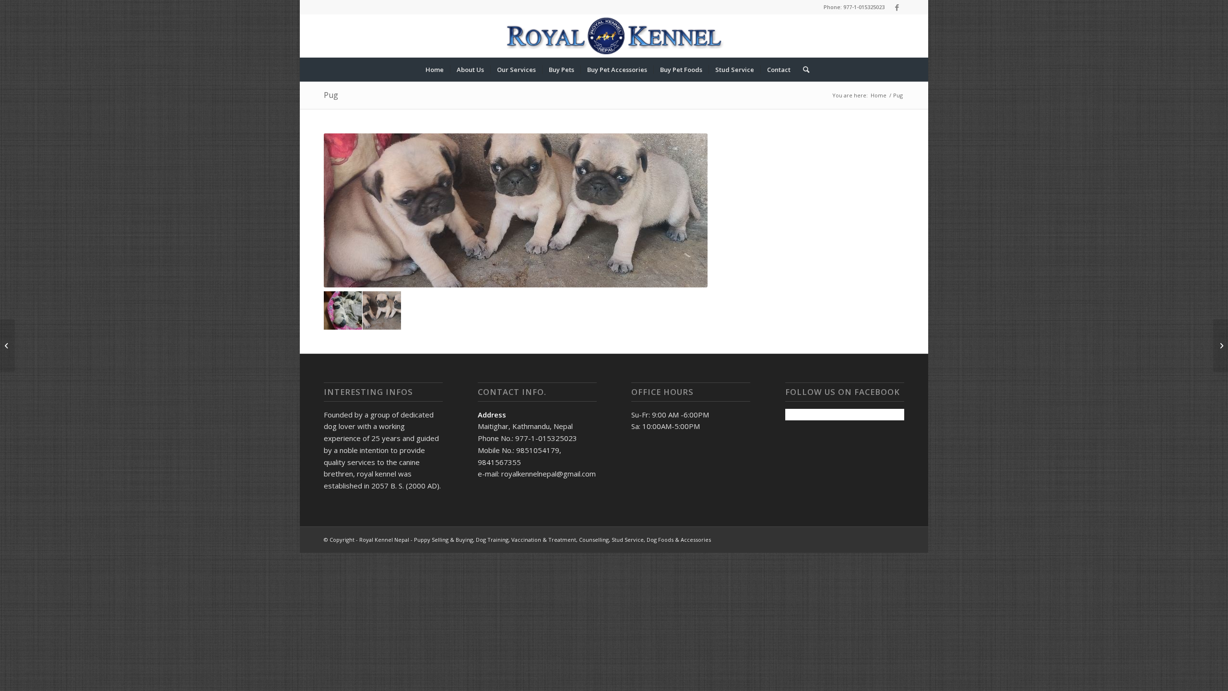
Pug (331, 95)
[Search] (803, 70)
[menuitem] (434, 70)
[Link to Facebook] (897, 7)
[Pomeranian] (1220, 345)
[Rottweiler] (7, 345)
